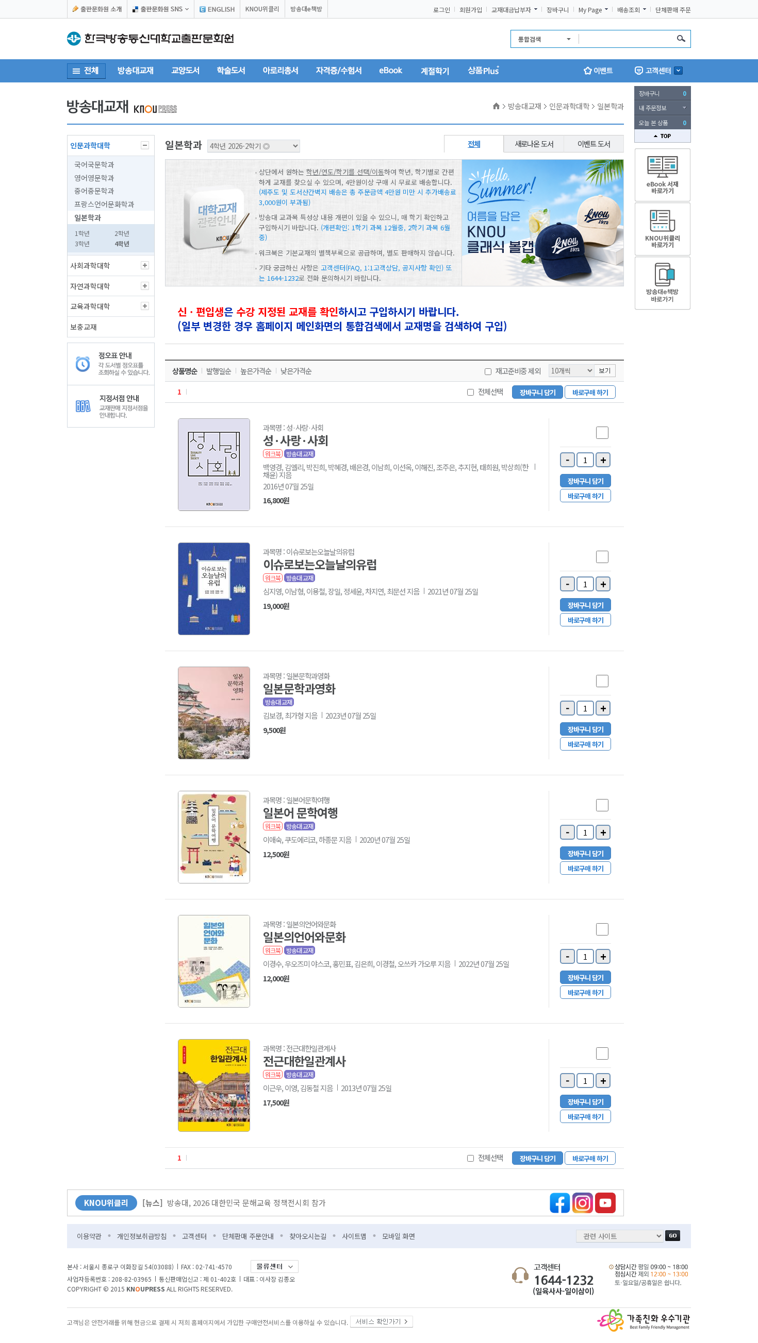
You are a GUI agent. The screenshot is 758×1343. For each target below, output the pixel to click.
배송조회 (628, 10)
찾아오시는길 (307, 1236)
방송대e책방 (306, 8)
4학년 (121, 243)
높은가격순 (255, 371)
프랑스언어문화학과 (104, 204)
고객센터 (194, 1236)
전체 (474, 143)
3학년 (82, 243)
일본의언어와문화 (304, 936)
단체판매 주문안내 (248, 1236)
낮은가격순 (296, 371)
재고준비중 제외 (518, 370)
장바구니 (558, 10)
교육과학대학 (90, 306)
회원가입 (470, 10)
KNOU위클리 (262, 8)
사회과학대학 (90, 265)
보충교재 (83, 326)
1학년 (82, 233)
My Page (590, 10)
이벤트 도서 (594, 143)
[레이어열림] (160, 9)
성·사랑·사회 (295, 440)
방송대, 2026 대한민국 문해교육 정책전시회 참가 (234, 1202)
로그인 (441, 10)
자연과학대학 (90, 286)
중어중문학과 (94, 190)
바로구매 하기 (590, 392)
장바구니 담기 (537, 392)
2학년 (121, 233)
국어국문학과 (94, 164)
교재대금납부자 (511, 10)
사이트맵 (354, 1236)
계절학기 (435, 70)
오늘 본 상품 (662, 122)
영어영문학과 (94, 178)
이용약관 (89, 1236)
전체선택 (490, 391)
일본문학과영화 (299, 688)
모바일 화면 (398, 1236)
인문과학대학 (90, 145)
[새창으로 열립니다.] (381, 1319)
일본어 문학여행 (300, 812)
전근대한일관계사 (304, 1060)
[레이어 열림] (658, 70)
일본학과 (87, 217)
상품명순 (184, 371)
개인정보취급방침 (142, 1236)
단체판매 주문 (673, 10)
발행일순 (218, 371)
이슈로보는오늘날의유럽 (319, 564)
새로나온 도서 (534, 143)
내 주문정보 (652, 108)
